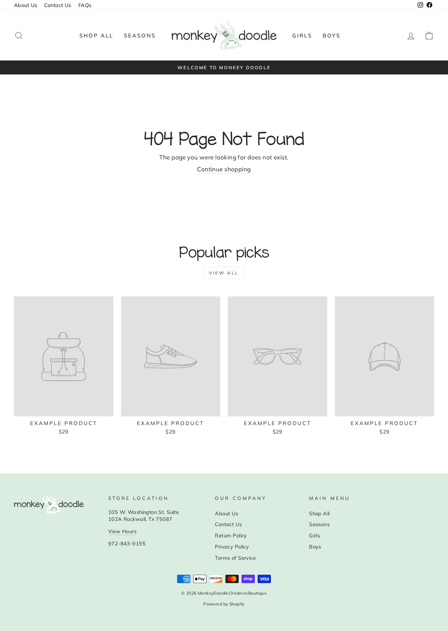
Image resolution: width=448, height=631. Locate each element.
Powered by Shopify (224, 604)
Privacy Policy (232, 546)
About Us (25, 5)
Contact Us (57, 5)
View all (224, 272)
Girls (302, 35)
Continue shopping (224, 169)
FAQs (85, 5)
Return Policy (231, 535)
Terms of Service (235, 557)
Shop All (96, 35)
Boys (332, 35)
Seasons (140, 35)
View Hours (122, 531)
